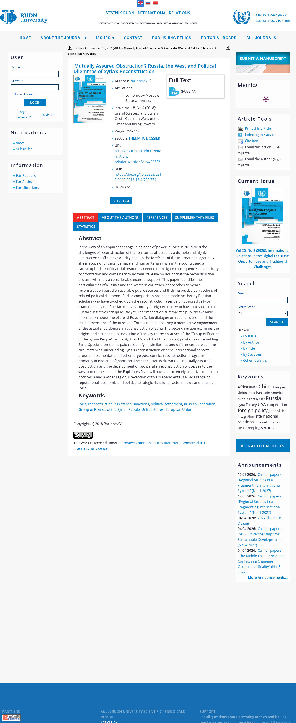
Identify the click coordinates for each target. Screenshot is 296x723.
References (157, 217)
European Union (178, 409)
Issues (103, 38)
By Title (249, 348)
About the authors (120, 217)
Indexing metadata (260, 134)
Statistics (86, 226)
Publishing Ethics (171, 38)
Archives (90, 48)
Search (242, 293)
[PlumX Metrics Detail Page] (266, 99)
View (20, 143)
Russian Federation (199, 404)
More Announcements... (268, 577)
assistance (123, 404)
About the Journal (62, 38)
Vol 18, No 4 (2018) (109, 48)
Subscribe (24, 149)
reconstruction (100, 404)
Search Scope (246, 307)
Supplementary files (194, 217)
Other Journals (255, 360)
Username (17, 67)
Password (17, 81)
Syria (82, 404)
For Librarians (27, 187)
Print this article (258, 128)
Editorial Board (219, 38)
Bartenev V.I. (140, 81)
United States (152, 409)
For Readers (26, 175)
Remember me (23, 94)
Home (25, 38)
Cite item (252, 140)
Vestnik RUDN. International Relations (148, 17)
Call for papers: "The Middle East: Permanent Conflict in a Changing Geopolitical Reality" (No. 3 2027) (261, 561)
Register (48, 115)
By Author (251, 342)
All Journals (261, 38)
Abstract (85, 217)
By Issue (249, 336)
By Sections (252, 354)
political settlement (166, 404)
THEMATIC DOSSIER (144, 138)
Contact (133, 38)
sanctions (141, 404)
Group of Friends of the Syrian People (109, 409)
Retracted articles (263, 445)
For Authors (26, 181)
